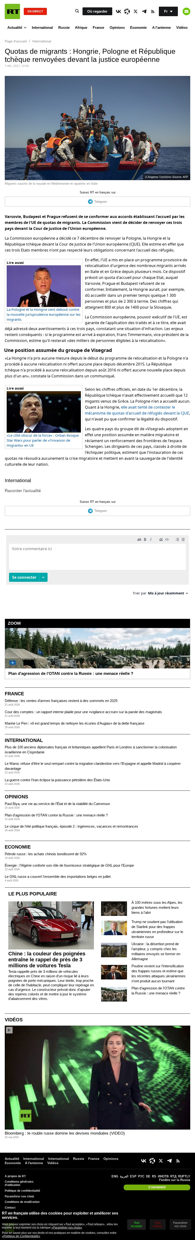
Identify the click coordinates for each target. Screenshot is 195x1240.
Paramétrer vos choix (19, 1196)
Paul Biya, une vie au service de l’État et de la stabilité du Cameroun (57, 804)
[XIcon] (135, 11)
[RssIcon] (152, 11)
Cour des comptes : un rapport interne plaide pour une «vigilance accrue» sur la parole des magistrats (83, 712)
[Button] (186, 11)
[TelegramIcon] (144, 11)
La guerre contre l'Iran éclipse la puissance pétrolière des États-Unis (57, 780)
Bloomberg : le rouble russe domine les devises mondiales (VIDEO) (65, 1133)
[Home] (12, 11)
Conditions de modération (22, 1202)
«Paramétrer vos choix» (66, 1227)
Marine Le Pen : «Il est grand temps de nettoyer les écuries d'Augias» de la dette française (74, 723)
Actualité (14, 27)
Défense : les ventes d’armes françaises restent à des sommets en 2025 (61, 701)
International (42, 27)
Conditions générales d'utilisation (19, 1183)
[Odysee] (127, 11)
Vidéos (182, 27)
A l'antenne (161, 27)
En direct (35, 11)
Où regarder (97, 11)
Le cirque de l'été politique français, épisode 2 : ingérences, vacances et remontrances (71, 826)
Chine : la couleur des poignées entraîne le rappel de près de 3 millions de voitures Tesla (46, 959)
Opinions (117, 27)
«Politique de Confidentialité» (21, 1236)
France (98, 27)
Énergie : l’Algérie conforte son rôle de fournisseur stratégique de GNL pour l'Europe (69, 865)
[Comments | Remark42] (97, 567)
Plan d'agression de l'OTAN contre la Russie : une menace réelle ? (56, 815)
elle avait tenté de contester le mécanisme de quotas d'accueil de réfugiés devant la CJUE (137, 410)
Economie (138, 27)
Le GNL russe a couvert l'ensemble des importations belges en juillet (58, 876)
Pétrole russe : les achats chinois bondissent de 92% (46, 854)
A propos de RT (15, 1176)
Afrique (81, 27)
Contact (10, 1207)
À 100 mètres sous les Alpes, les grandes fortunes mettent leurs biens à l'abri (157, 907)
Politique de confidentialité (22, 1190)
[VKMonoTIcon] (118, 11)
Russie (64, 27)
